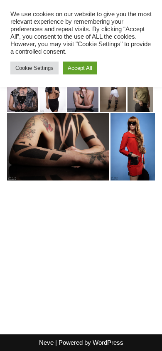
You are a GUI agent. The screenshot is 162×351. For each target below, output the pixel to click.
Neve (46, 342)
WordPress (108, 342)
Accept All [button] (80, 68)
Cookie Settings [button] (34, 68)
